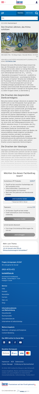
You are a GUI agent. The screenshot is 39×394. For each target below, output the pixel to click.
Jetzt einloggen (19, 235)
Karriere (4, 297)
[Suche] (36, 13)
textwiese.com (10, 61)
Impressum (5, 362)
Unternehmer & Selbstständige (12, 321)
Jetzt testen (19, 7)
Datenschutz (19, 362)
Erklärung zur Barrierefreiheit (24, 364)
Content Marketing (8, 333)
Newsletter (5, 294)
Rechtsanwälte (7, 316)
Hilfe (3, 289)
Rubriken (20, 13)
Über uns (5, 300)
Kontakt (4, 292)
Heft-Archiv (29, 13)
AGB (12, 362)
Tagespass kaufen (19, 219)
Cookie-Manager (7, 364)
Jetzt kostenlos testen (19, 199)
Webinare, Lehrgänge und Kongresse (14, 330)
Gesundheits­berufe (8, 319)
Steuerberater (6, 313)
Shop (3, 303)
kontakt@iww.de (8, 273)
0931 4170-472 (8, 269)
